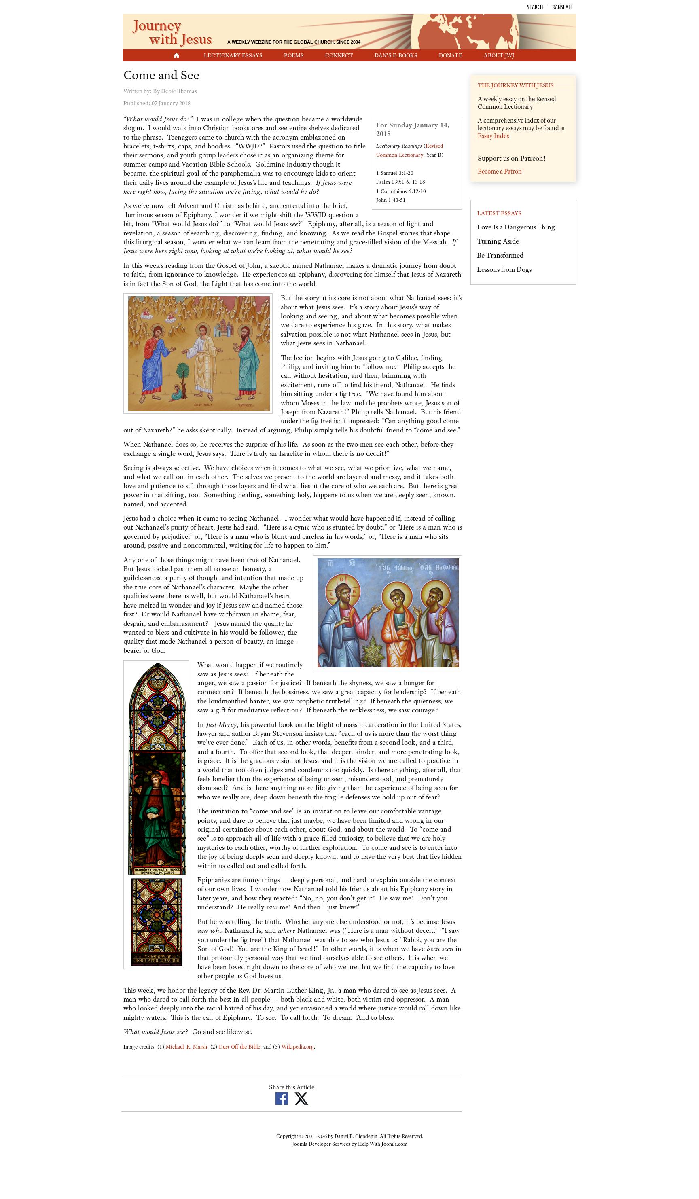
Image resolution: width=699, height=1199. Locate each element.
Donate (450, 55)
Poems (294, 55)
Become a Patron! (501, 171)
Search (535, 7)
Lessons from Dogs (504, 269)
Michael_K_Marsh (186, 1046)
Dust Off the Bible (239, 1046)
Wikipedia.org (298, 1046)
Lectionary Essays (233, 55)
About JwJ (499, 55)
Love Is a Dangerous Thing (516, 226)
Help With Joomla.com (382, 1144)
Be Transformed (500, 255)
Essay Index (493, 136)
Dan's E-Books (396, 55)
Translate (561, 7)
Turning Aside (498, 241)
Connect (339, 55)
